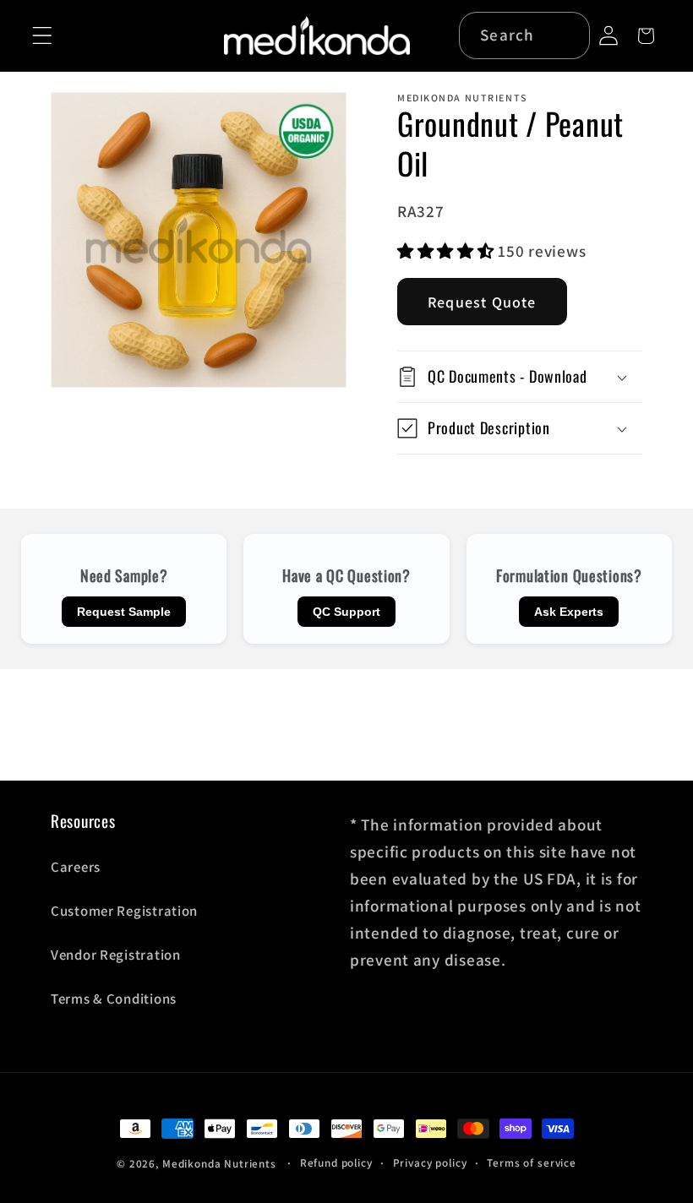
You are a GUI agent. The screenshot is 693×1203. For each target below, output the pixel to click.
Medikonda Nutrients (219, 1164)
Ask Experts (568, 611)
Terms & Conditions (114, 998)
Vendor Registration (116, 954)
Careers (76, 866)
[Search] (567, 35)
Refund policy (336, 1163)
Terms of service (531, 1163)
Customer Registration (124, 910)
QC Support (346, 611)
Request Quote (482, 302)
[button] (42, 36)
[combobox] (524, 35)
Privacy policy (430, 1163)
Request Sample (124, 611)
